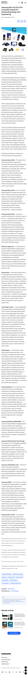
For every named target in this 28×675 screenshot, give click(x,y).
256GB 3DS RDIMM (6, 574)
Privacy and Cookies (5, 659)
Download (21, 21)
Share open (24, 21)
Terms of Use (4, 657)
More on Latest (13, 633)
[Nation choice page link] (22, 2)
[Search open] (19, 2)
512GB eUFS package (18, 574)
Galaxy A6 (4, 577)
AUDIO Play (18, 21)
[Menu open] (25, 2)
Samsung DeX (5, 583)
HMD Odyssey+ (13, 580)
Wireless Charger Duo (15, 583)
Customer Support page (9, 600)
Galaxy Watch (5, 580)
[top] (26, 673)
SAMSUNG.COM (5, 664)
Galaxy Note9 (11, 577)
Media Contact (20, 601)
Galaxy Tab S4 (19, 577)
